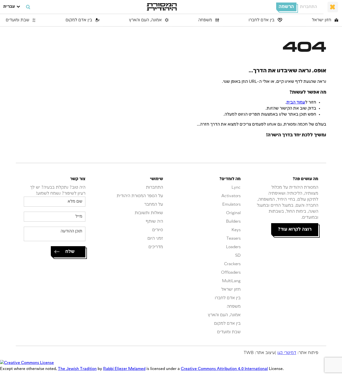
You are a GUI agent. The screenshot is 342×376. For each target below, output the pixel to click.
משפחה (205, 20)
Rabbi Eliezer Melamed (124, 369)
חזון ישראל (322, 20)
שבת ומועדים (18, 20)
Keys (236, 230)
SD (238, 255)
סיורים (157, 230)
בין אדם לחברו (262, 20)
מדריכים (155, 247)
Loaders (233, 247)
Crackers (232, 264)
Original (233, 213)
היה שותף (154, 221)
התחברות (308, 7)
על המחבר (153, 204)
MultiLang (231, 281)
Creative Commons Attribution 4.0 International (224, 369)
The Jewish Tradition (77, 369)
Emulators (231, 204)
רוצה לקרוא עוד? (294, 229)
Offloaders (231, 272)
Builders (233, 221)
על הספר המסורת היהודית (140, 196)
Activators (231, 196)
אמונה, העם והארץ (146, 20)
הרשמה (286, 6)
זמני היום (155, 238)
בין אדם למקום (79, 20)
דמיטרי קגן (286, 353)
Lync (236, 187)
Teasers (233, 238)
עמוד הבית (295, 102)
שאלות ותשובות (149, 213)
